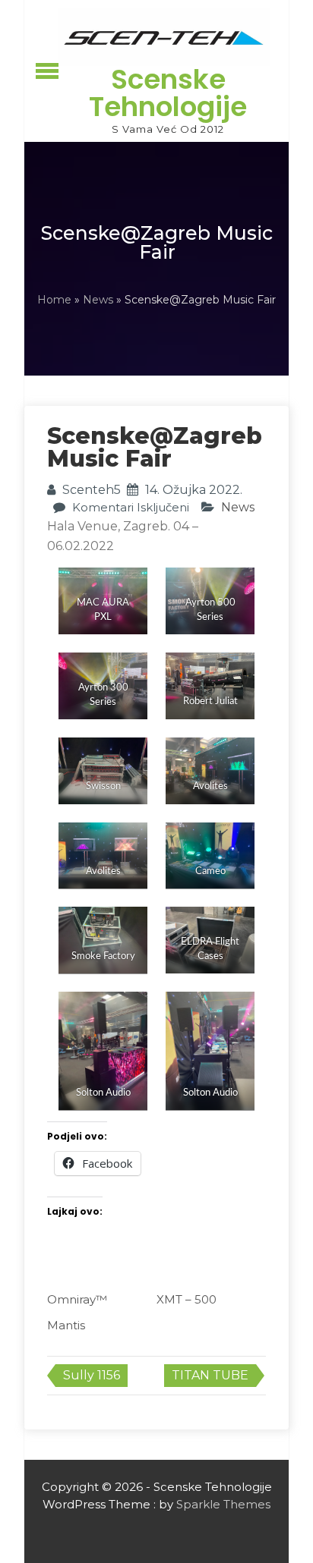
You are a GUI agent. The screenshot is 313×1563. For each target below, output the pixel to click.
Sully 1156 (91, 1375)
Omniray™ (77, 1299)
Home (54, 300)
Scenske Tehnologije (168, 93)
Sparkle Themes (223, 1504)
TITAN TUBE (210, 1375)
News (98, 300)
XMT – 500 (186, 1299)
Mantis (66, 1325)
